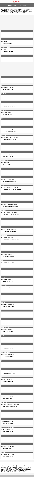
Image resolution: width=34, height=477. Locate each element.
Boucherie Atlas (4, 202)
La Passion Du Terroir (5, 160)
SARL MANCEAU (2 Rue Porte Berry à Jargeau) (10, 465)
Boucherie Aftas (4, 285)
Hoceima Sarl (3, 135)
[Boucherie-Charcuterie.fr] (17, 1)
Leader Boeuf (3, 377)
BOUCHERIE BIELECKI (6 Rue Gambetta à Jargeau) (11, 464)
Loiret (10, 10)
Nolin (2, 85)
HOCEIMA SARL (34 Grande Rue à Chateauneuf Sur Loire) (11, 469)
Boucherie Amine (4, 360)
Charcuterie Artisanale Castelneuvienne (8, 143)
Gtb (2, 310)
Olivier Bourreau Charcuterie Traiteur (7, 427)
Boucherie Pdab (4, 402)
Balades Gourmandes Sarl (5, 410)
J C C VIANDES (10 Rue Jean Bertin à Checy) (23, 467)
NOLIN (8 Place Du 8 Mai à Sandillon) (11, 466)
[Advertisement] (17, 22)
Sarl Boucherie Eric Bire (5, 47)
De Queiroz (3, 452)
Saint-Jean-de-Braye (23, 12)
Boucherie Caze (4, 168)
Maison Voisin (3, 118)
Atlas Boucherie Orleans (5, 352)
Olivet (18, 12)
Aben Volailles (3, 210)
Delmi (2, 444)
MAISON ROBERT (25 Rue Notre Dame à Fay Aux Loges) (9, 467)
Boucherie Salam (4, 252)
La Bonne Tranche (4, 227)
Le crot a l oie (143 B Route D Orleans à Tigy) (18, 470)
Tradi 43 (2, 185)
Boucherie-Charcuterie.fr (4, 9)
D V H (2, 260)
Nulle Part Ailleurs (4, 93)
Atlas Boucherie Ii (4, 235)
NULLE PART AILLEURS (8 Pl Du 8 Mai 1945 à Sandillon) (24, 466)
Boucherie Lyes (4, 385)
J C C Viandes (3, 110)
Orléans (11, 12)
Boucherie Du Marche (5, 327)
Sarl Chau (3, 335)
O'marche (3, 277)
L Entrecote (3, 302)
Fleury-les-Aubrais (14, 12)
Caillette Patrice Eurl (4, 30)
